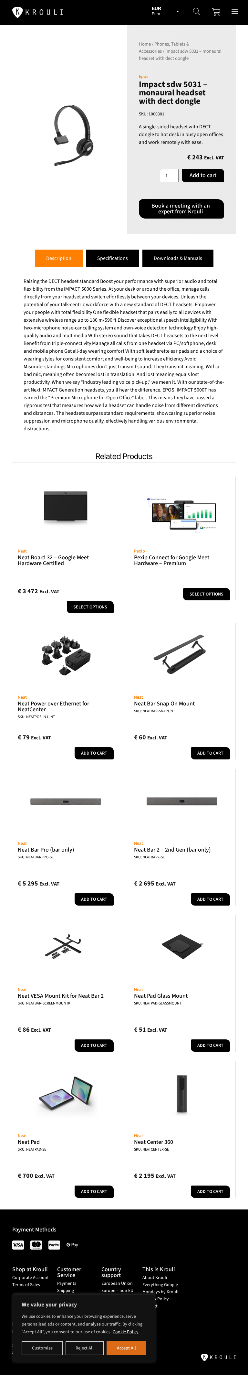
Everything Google (160, 1285)
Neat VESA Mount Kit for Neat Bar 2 (61, 996)
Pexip (139, 551)
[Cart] (216, 12)
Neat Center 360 (153, 1142)
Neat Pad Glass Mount (161, 996)
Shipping (65, 1290)
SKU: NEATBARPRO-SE (36, 857)
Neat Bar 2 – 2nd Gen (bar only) (172, 850)
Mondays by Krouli (160, 1292)
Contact (150, 1306)
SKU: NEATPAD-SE (32, 1149)
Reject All (85, 1348)
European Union (117, 1283)
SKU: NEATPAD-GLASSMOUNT (157, 1003)
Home (145, 44)
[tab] (59, 258)
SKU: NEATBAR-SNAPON (153, 711)
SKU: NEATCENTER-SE (151, 1149)
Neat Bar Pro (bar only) (46, 850)
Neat (22, 551)
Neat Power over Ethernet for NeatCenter (53, 707)
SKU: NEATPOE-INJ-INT (36, 717)
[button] (196, 12)
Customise (42, 1348)
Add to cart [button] (94, 753)
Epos (143, 76)
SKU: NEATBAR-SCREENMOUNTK (44, 1003)
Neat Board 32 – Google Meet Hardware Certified (53, 560)
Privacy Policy (155, 1299)
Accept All (126, 1348)
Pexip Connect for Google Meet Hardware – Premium (171, 560)
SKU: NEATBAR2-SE (149, 857)
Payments (66, 1283)
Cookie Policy (126, 1332)
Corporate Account (30, 1277)
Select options (90, 607)
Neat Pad (29, 1142)
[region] (84, 1328)
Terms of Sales (26, 1285)
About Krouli (154, 1277)
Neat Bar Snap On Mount (164, 704)
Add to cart (203, 175)
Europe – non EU (117, 1290)
